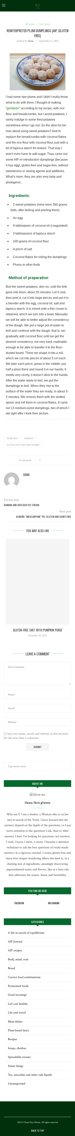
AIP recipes (12, 438)
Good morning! (17, 995)
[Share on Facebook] (46, 460)
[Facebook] (32, 1109)
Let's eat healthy (18, 1004)
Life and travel (17, 1013)
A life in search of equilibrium (26, 933)
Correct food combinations (24, 977)
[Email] (42, 1109)
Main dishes (15, 1022)
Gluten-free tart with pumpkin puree (37, 630)
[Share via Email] (57, 460)
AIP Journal (15, 942)
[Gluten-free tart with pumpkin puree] (37, 582)
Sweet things (15, 1066)
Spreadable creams (19, 1057)
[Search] (71, 5)
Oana (30, 41)
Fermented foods (18, 986)
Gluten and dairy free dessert (23, 445)
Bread (11, 968)
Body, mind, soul (18, 959)
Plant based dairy (18, 1030)
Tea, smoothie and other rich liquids (30, 1075)
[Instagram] (37, 1109)
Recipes (12, 1039)
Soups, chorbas (17, 1048)
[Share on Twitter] (49, 460)
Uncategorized (16, 1084)
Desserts (28, 438)
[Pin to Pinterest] (53, 460)
